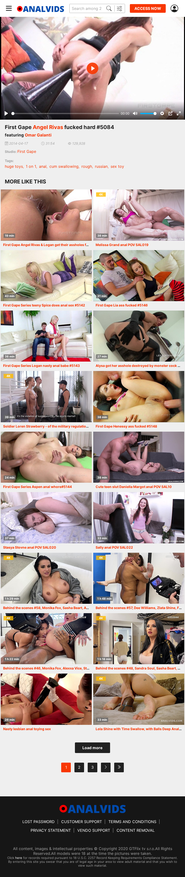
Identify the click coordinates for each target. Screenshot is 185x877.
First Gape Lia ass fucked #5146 (122, 305)
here (18, 858)
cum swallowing (64, 166)
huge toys (14, 166)
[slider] (65, 113)
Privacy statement (51, 830)
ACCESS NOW (147, 8)
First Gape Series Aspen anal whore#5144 (37, 487)
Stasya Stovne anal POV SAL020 (29, 547)
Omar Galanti (38, 135)
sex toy (117, 166)
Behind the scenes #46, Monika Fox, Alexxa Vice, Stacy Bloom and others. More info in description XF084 (89, 668)
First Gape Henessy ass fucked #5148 (126, 426)
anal (42, 166)
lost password (38, 821)
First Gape (26, 151)
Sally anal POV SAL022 (114, 547)
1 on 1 (31, 166)
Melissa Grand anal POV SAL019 (122, 245)
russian (101, 166)
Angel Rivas (48, 127)
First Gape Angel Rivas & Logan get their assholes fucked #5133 (55, 245)
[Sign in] (175, 8)
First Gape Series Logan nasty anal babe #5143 (41, 366)
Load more (92, 747)
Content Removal (136, 830)
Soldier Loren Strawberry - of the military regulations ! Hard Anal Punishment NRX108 (73, 426)
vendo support (93, 830)
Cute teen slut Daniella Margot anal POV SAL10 (134, 487)
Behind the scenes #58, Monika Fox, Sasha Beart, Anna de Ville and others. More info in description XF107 (89, 608)
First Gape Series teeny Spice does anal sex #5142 (44, 305)
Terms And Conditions (132, 821)
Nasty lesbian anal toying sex (27, 729)
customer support (81, 821)
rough (86, 166)
